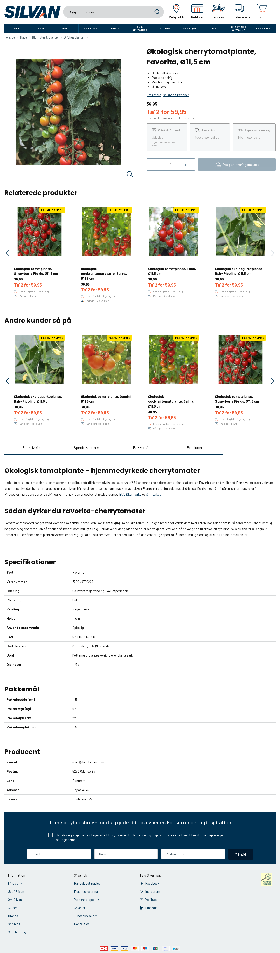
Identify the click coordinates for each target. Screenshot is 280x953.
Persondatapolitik (86, 900)
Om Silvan (15, 900)
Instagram (152, 891)
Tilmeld (240, 854)
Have (41, 28)
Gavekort (80, 908)
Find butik (15, 883)
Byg (16, 28)
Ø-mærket (153, 494)
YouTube (151, 900)
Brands (13, 916)
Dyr (214, 28)
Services (14, 924)
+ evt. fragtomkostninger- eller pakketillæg (172, 117)
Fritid (66, 28)
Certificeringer (18, 932)
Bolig (115, 28)
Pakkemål (141, 447)
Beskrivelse (31, 447)
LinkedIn (151, 908)
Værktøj (189, 28)
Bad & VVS (91, 28)
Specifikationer (86, 447)
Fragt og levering (86, 891)
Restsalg (263, 28)
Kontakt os (82, 924)
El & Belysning (140, 28)
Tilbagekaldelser (85, 916)
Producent (196, 447)
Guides (13, 908)
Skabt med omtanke (238, 28)
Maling (165, 28)
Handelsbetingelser (88, 883)
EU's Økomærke (130, 494)
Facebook (152, 883)
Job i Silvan (16, 891)
